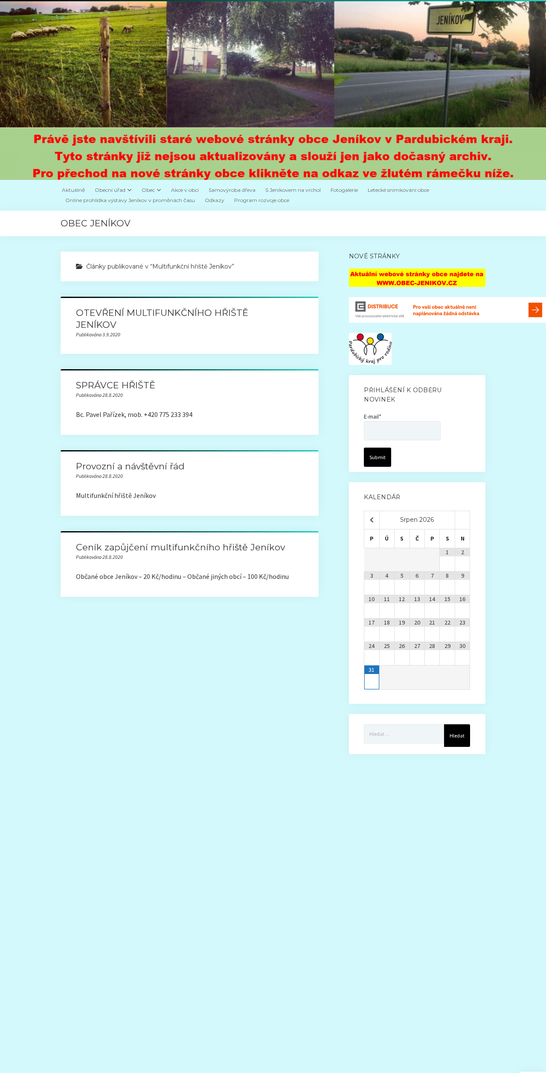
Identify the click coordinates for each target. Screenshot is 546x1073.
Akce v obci (185, 190)
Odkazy (214, 200)
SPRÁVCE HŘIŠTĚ (115, 385)
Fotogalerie (344, 190)
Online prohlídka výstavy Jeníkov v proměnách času (130, 200)
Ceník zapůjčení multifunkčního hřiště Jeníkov (180, 547)
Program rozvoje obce (261, 200)
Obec (148, 190)
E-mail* (372, 416)
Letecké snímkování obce (398, 190)
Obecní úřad (110, 190)
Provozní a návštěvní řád (130, 466)
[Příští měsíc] (462, 520)
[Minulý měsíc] (371, 520)
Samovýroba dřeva (232, 190)
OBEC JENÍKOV (96, 223)
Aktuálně (73, 190)
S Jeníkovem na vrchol (293, 190)
